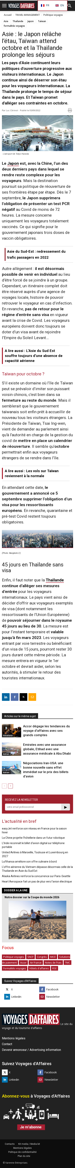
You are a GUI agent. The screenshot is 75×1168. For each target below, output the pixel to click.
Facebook (52, 989)
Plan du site (24, 1156)
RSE (54, 968)
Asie (6, 21)
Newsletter (53, 996)
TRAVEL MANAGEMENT (27, 15)
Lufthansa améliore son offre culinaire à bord (29, 861)
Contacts (10, 1144)
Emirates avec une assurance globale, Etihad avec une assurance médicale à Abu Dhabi (47, 749)
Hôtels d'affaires (39, 968)
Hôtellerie (7, 735)
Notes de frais (53, 962)
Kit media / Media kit (29, 1144)
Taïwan (42, 21)
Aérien (6, 754)
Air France (36, 962)
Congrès (42, 957)
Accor (23, 962)
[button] (69, 6)
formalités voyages (14, 25)
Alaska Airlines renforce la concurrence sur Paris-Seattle (36, 876)
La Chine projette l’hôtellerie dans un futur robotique (33, 837)
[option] (59, 5)
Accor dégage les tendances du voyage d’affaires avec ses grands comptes (46, 730)
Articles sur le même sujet (20, 716)
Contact (7, 1044)
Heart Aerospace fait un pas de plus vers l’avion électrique (37, 881)
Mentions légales (13, 1038)
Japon (31, 21)
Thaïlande (17, 21)
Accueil (8, 15)
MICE (53, 957)
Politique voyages (53, 15)
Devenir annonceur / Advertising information (31, 1050)
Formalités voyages (14, 968)
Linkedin (16, 996)
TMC (67, 962)
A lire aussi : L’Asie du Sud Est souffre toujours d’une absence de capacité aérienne (33, 356)
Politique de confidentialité (22, 1152)
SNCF (30, 957)
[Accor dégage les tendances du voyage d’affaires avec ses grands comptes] (11, 730)
